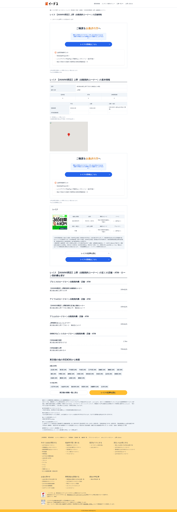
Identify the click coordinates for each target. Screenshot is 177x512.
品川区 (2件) (108, 374)
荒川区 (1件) (63, 369)
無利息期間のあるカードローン (50, 449)
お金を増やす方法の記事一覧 (49, 479)
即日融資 (44, 451)
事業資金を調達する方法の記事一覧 (75, 479)
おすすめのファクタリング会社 (74, 481)
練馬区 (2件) (71, 374)
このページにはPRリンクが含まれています (62, 19)
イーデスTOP (54, 10)
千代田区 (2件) (73, 369)
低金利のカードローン (72, 445)
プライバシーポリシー (94, 437)
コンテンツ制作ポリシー (108, 3)
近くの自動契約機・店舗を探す (50, 471)
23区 (77, 10)
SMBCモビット (46, 469)
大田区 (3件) (80, 374)
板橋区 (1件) (102, 369)
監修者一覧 (77, 437)
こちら (53, 419)
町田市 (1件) (85, 386)
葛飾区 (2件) (111, 369)
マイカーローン (70, 453)
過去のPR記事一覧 (95, 479)
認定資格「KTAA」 (88, 504)
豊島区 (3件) (81, 378)
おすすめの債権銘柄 (47, 485)
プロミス (44, 460)
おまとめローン (94, 447)
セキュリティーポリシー (107, 437)
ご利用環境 (44, 437)
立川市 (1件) (104, 386)
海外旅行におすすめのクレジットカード (125, 449)
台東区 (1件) (72, 378)
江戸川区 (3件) (92, 369)
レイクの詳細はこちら (88, 44)
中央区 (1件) (82, 369)
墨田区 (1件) (63, 378)
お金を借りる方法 (46, 458)
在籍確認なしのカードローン (49, 447)
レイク (68, 10)
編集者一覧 (84, 437)
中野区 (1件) (62, 374)
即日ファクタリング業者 (73, 483)
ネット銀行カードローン (73, 451)
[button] (69, 135)
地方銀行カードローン (72, 449)
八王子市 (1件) (54, 386)
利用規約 (71, 437)
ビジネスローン (70, 488)
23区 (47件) (53, 366)
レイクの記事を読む (88, 253)
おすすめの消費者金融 (47, 456)
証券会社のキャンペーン (48, 481)
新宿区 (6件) (118, 374)
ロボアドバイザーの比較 (48, 488)
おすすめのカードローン (48, 445)
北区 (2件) (119, 369)
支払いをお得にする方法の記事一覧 (124, 445)
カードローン (62, 10)
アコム (44, 464)
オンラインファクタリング (73, 485)
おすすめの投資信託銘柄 (48, 483)
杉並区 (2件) (54, 378)
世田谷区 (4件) (90, 374)
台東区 (81, 10)
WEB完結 (44, 453)
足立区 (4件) (54, 369)
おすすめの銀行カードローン (74, 447)
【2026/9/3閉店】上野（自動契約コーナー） (95, 10)
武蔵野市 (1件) (95, 386)
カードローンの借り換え (97, 445)
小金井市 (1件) (65, 386)
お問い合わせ (129, 3)
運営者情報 (97, 3)
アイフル (44, 462)
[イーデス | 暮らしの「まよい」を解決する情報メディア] (51, 5)
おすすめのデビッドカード (121, 453)
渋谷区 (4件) (99, 374)
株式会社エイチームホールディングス (76, 494)
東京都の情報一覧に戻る (69, 392)
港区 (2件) (53, 374)
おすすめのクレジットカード (122, 447)
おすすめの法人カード (120, 451)
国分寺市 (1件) (75, 386)
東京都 (72, 10)
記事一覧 (119, 3)
